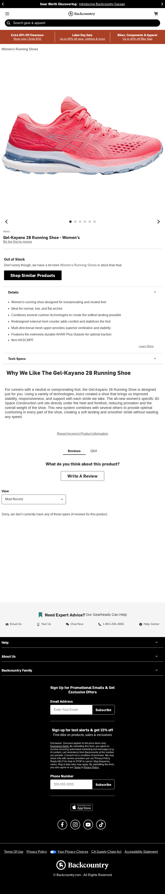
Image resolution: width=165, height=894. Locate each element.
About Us (9, 652)
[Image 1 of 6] (70, 221)
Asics (6, 231)
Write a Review (82, 471)
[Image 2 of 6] (75, 221)
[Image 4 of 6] (84, 221)
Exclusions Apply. (60, 742)
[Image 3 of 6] (80, 221)
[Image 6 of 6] (94, 221)
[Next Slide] (162, 4)
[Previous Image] (6, 221)
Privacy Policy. (96, 763)
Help (5, 638)
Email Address (61, 697)
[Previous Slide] (3, 4)
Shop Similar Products (32, 275)
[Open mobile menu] (7, 13)
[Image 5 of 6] (89, 221)
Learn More (147, 346)
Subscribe (103, 705)
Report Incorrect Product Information (82, 429)
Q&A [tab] (93, 446)
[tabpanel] (82, 487)
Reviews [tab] (74, 446)
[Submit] (8, 23)
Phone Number (62, 772)
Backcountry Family (17, 665)
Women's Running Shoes (19, 49)
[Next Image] (158, 221)
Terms (82, 763)
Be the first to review (17, 242)
